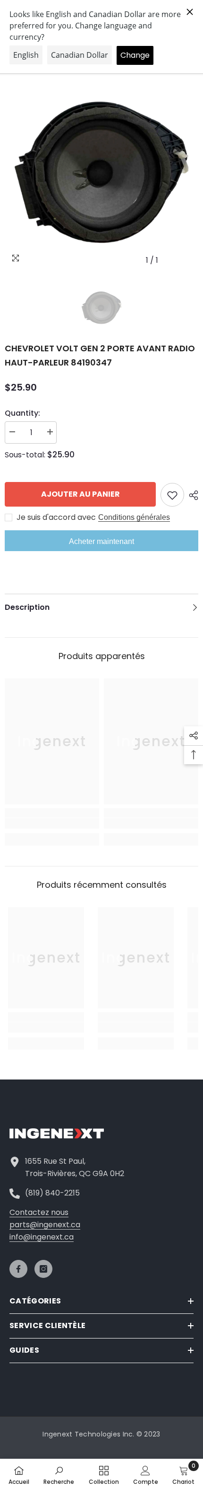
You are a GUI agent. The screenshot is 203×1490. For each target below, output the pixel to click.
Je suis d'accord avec (56, 517)
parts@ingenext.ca (44, 1224)
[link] (52, 823)
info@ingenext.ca (41, 1236)
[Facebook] (18, 1269)
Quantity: (22, 413)
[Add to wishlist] (172, 495)
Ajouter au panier (80, 494)
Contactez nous (38, 1212)
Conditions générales (134, 517)
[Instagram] (43, 1269)
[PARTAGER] (191, 495)
